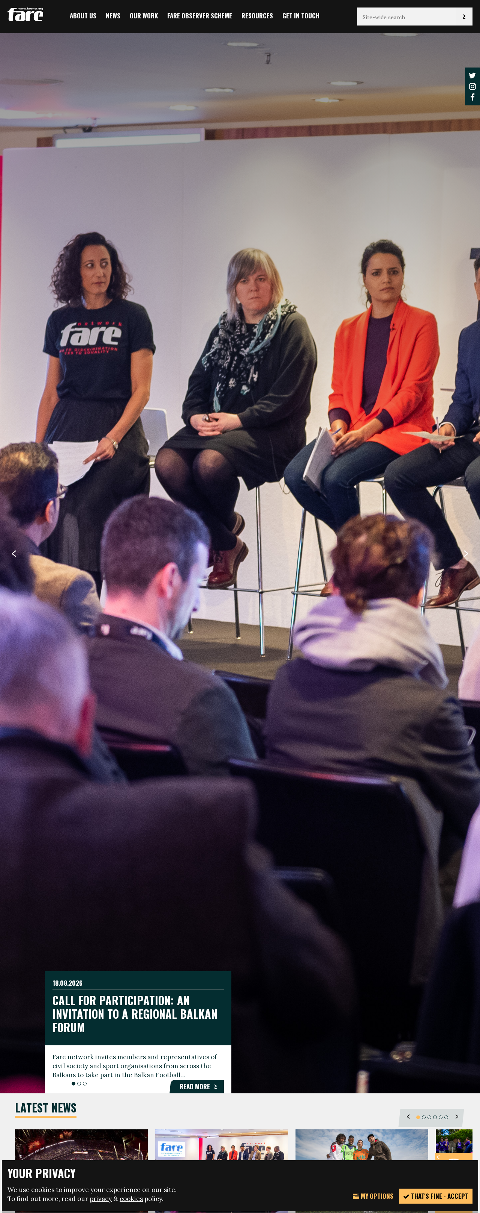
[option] (240, 562)
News (113, 15)
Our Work (144, 15)
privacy (101, 1199)
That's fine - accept (439, 1196)
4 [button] (435, 1117)
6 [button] (446, 1117)
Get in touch (301, 15)
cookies (131, 1199)
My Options (376, 1196)
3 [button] (85, 1083)
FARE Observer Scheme (199, 15)
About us (83, 15)
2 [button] (79, 1083)
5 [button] (440, 1117)
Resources (257, 15)
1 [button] (73, 1083)
